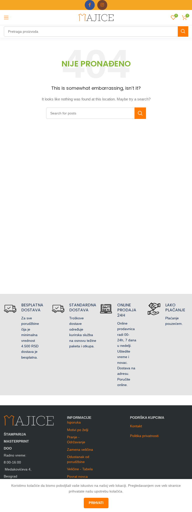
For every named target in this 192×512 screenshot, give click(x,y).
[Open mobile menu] (6, 17)
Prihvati (96, 503)
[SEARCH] (183, 31)
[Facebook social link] (90, 5)
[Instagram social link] (102, 5)
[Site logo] (96, 17)
